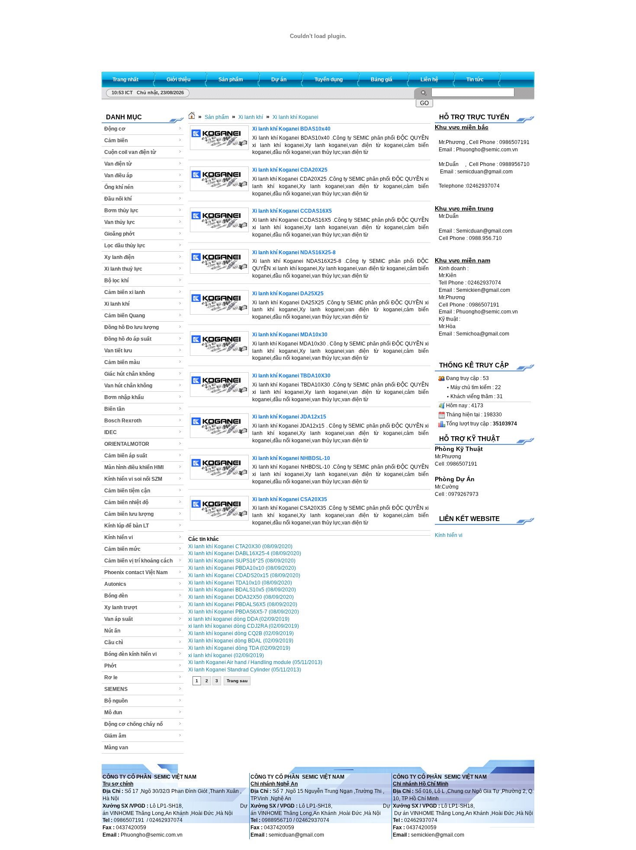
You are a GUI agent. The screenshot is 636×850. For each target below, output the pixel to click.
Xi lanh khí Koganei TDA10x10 (240, 583)
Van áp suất (118, 619)
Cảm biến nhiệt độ (126, 502)
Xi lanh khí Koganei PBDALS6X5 (242, 604)
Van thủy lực (119, 222)
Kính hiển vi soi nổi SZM (133, 479)
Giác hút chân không (129, 374)
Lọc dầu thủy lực (124, 246)
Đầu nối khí (118, 199)
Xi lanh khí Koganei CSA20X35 (289, 499)
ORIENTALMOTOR (126, 444)
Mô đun (113, 712)
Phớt (110, 666)
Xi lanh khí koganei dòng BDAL (240, 641)
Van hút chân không (128, 386)
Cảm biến (116, 140)
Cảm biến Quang (124, 316)
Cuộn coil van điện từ (130, 152)
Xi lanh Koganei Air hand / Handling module (255, 662)
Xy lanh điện (119, 257)
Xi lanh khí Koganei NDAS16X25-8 (294, 252)
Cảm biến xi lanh (124, 292)
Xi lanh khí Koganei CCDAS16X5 (292, 211)
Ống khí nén (118, 187)
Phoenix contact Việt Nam (136, 572)
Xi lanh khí (116, 304)
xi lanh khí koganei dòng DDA (238, 619)
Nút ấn (112, 631)
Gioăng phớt (119, 234)
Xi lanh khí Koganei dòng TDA (239, 648)
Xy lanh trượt (120, 607)
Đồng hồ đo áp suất (127, 339)
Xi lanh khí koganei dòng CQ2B (241, 633)
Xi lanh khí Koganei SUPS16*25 (242, 561)
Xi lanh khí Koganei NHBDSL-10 (291, 458)
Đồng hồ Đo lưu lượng (131, 327)
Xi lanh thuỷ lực (123, 269)
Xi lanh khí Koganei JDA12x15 (289, 417)
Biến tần (114, 409)
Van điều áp (118, 176)
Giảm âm (115, 736)
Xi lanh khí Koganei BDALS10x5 (242, 590)
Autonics (115, 584)
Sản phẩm (217, 117)
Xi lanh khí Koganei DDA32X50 (241, 597)
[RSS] (520, 77)
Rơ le (111, 677)
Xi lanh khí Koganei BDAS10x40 (291, 129)
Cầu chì (113, 642)
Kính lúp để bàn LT (126, 526)
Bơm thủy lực (121, 211)
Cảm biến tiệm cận (127, 491)
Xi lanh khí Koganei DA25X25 (288, 294)
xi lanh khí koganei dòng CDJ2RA (243, 626)
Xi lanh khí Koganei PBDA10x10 (242, 568)
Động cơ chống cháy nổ (133, 724)
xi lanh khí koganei (226, 655)
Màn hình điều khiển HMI (134, 467)
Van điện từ (118, 164)
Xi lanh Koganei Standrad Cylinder (244, 670)
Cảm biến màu (122, 362)
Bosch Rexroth (122, 421)
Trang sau (237, 680)
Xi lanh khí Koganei (295, 117)
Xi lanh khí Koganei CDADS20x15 (244, 575)
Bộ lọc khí (116, 281)
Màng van (116, 748)
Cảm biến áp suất (125, 456)
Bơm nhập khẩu (124, 397)
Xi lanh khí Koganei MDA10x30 (290, 335)
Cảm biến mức (122, 549)
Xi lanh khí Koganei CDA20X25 (290, 170)
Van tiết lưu (118, 351)
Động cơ (114, 129)
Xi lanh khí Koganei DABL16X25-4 (244, 553)
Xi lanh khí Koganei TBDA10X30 (291, 376)
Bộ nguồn (116, 701)
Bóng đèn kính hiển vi (130, 654)
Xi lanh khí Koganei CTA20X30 (240, 546)
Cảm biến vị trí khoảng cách (138, 561)
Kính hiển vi (118, 537)
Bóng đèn (116, 596)
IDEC (110, 432)
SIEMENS (116, 689)
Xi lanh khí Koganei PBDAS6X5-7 (243, 612)
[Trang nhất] (191, 117)
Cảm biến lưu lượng (129, 514)
